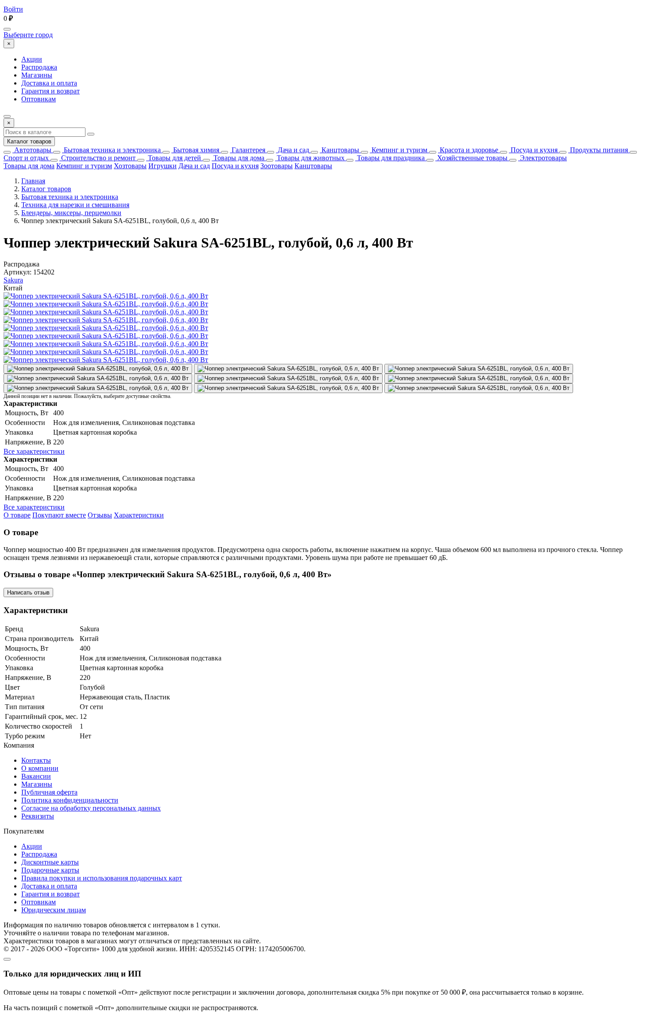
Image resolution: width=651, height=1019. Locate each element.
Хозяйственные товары (471, 158)
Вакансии (36, 776)
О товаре (17, 515)
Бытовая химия (195, 150)
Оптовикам (38, 99)
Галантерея (247, 150)
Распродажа (39, 67)
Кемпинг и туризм (398, 150)
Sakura (13, 280)
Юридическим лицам (53, 910)
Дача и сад (292, 150)
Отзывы (100, 515)
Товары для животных (310, 158)
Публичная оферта (49, 792)
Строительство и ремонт (97, 158)
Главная (33, 181)
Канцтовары (339, 150)
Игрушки (162, 166)
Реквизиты (37, 816)
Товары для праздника (390, 158)
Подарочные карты (50, 870)
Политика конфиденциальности (69, 800)
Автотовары (31, 150)
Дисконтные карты (50, 862)
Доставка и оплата (49, 83)
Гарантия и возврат (50, 91)
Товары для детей (173, 158)
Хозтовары (130, 166)
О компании (39, 768)
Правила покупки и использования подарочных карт (101, 878)
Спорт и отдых (26, 158)
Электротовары (542, 158)
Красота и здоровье (468, 150)
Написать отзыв (28, 592)
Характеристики (139, 515)
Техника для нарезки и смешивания (75, 204)
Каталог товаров (29, 141)
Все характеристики (34, 451)
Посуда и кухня (533, 150)
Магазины (36, 75)
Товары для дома (238, 158)
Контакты (36, 760)
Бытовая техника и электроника (111, 150)
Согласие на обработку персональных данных (91, 808)
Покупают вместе (59, 515)
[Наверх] (7, 959)
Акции (31, 59)
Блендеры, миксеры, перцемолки (71, 212)
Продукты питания (598, 150)
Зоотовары (276, 166)
